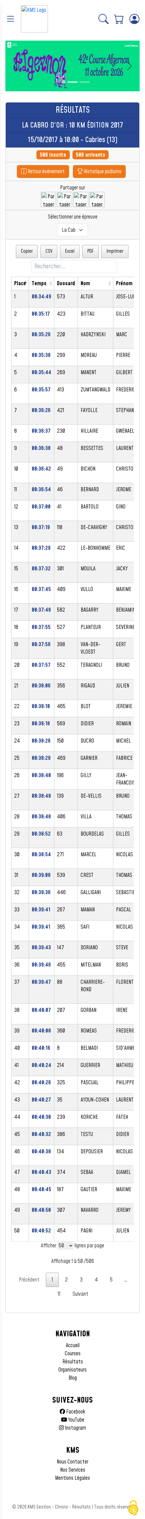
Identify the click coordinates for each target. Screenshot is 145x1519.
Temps (39, 283)
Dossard (66, 283)
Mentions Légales (72, 1478)
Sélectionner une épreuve (72, 217)
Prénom (124, 283)
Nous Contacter (72, 1462)
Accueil (73, 1345)
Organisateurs (72, 1370)
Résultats (72, 1361)
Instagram (75, 1428)
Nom (85, 283)
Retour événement (46, 171)
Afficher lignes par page (72, 1245)
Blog (72, 1378)
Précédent (29, 1280)
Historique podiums (102, 171)
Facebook (75, 1411)
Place (20, 283)
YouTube (75, 1420)
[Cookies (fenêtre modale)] (133, 1508)
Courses (73, 1353)
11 (59, 1294)
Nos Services (72, 1470)
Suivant (80, 1294)
